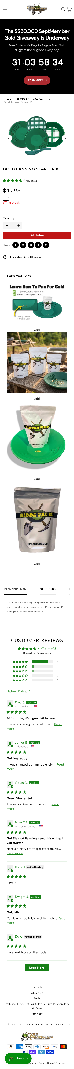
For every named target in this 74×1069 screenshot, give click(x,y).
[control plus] (19, 225)
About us (37, 993)
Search (37, 987)
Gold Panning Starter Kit (18, 102)
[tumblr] (46, 245)
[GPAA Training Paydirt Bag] (37, 519)
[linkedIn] (31, 245)
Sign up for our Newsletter (36, 1024)
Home (7, 99)
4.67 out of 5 (47, 648)
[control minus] (6, 225)
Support (37, 1013)
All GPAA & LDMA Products (33, 99)
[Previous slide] (9, 138)
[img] (16, 712)
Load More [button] (37, 967)
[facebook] (15, 245)
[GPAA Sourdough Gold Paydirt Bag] (37, 437)
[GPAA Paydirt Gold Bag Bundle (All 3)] (37, 362)
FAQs (37, 998)
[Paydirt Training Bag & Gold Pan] (37, 303)
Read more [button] (15, 853)
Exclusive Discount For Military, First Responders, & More (37, 1006)
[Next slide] (65, 138)
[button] (13, 180)
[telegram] (38, 245)
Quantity (8, 218)
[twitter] (23, 245)
